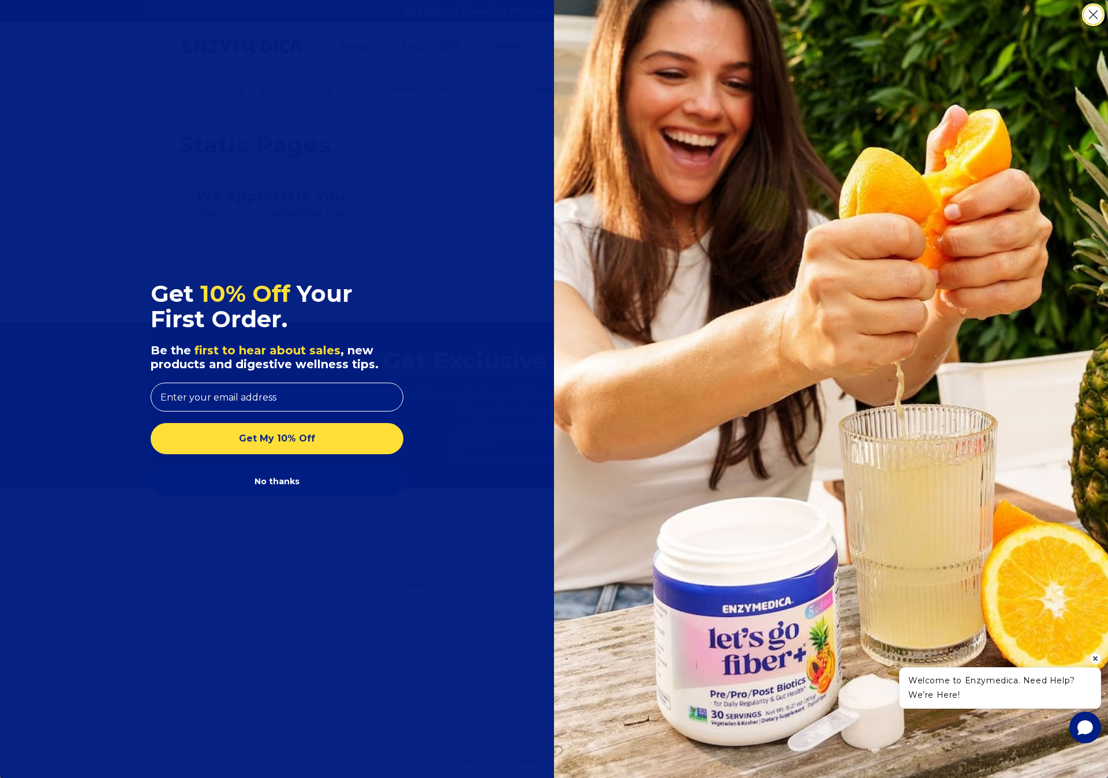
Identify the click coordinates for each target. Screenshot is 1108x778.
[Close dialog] (1093, 15)
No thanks (277, 481)
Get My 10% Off (277, 438)
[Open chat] (1085, 727)
